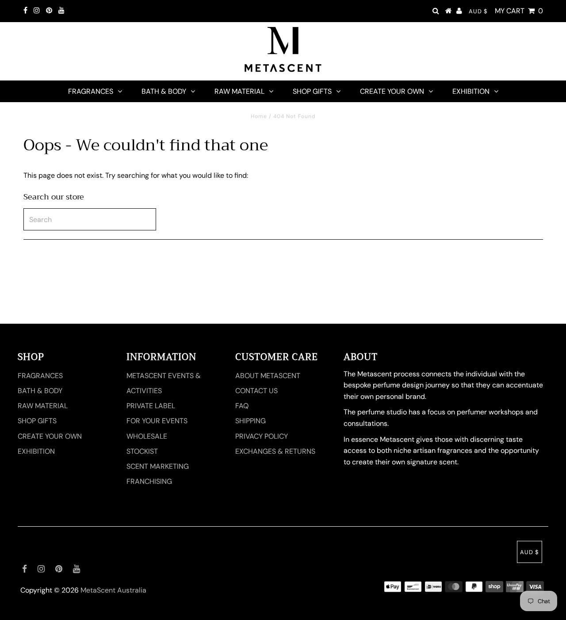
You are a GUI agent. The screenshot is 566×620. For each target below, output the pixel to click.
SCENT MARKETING (157, 466)
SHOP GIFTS (312, 91)
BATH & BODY (164, 91)
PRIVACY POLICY (261, 436)
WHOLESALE (146, 436)
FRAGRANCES (90, 91)
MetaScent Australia (113, 590)
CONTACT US (256, 390)
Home (259, 116)
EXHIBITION (471, 91)
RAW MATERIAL (239, 91)
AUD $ (478, 11)
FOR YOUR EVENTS (156, 420)
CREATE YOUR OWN (392, 91)
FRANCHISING (149, 481)
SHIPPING (250, 420)
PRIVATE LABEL (150, 405)
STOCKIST (142, 451)
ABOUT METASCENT (267, 375)
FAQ (242, 405)
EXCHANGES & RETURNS (275, 451)
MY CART (519, 10)
